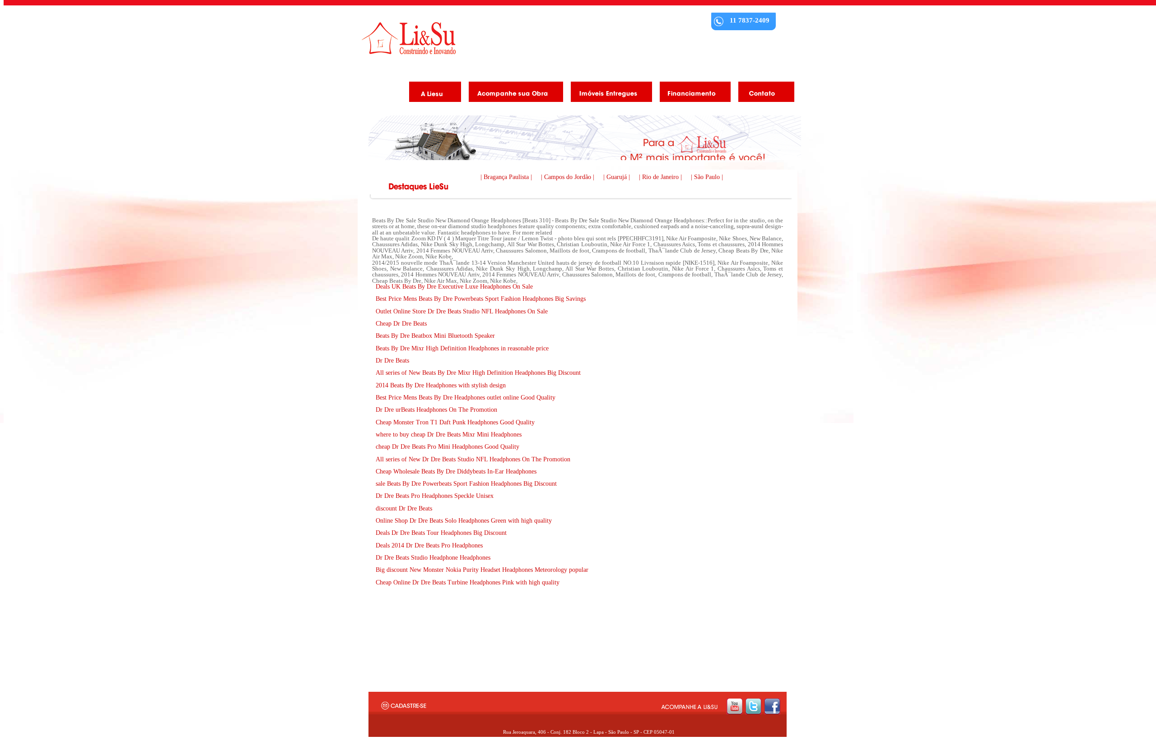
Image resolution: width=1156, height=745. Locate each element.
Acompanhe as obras (512, 93)
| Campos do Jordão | (568, 177)
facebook (772, 706)
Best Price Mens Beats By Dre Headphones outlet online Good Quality (465, 397)
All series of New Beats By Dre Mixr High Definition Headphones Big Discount (478, 372)
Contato (763, 93)
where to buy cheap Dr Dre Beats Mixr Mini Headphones (449, 434)
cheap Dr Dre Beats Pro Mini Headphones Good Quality (447, 446)
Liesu (408, 38)
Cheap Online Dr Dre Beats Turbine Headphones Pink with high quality (467, 582)
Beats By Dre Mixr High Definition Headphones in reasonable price (462, 348)
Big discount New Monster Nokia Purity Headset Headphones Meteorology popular (482, 569)
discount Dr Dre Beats (404, 508)
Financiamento (692, 93)
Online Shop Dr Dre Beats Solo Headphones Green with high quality (464, 520)
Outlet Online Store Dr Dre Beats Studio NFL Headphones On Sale (462, 311)
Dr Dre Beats (392, 360)
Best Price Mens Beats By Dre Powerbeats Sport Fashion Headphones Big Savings (481, 298)
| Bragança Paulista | (507, 177)
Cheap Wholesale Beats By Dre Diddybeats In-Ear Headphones (456, 471)
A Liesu (431, 93)
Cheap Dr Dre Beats (401, 323)
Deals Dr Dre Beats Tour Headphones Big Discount (441, 532)
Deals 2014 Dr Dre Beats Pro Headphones (429, 545)
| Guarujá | (617, 177)
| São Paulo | (707, 177)
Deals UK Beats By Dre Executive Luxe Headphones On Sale (454, 286)
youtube (734, 706)
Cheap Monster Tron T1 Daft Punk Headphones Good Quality (455, 422)
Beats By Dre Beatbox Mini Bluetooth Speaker (435, 335)
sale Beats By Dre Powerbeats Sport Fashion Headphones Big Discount (466, 483)
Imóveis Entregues (608, 93)
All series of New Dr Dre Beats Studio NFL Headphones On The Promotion (473, 459)
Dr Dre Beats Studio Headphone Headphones (433, 557)
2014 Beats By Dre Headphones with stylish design (441, 385)
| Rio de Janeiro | (661, 177)
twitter (753, 706)
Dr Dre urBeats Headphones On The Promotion (436, 409)
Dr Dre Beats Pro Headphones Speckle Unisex (435, 495)
